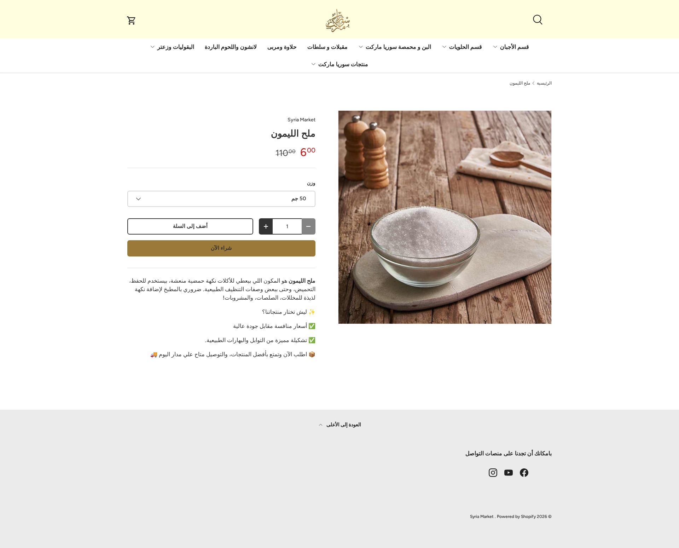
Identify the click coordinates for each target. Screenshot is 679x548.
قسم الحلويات (465, 47)
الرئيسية (544, 83)
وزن (311, 183)
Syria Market (301, 120)
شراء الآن (221, 248)
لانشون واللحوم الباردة (231, 47)
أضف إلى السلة (190, 226)
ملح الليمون (520, 83)
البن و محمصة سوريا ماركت (398, 47)
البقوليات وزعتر (175, 47)
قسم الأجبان (514, 47)
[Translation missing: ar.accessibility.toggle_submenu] (495, 46)
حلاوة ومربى (282, 47)
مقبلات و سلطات (327, 47)
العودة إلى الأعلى (343, 425)
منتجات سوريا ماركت (343, 64)
